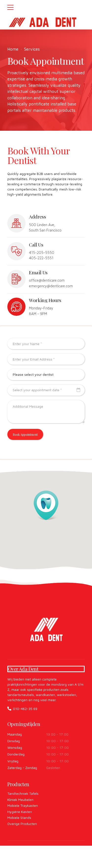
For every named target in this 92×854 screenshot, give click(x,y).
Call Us (36, 244)
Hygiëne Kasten (19, 812)
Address (37, 216)
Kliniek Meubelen (20, 799)
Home (12, 49)
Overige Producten (22, 824)
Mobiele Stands (19, 817)
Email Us (38, 272)
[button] (46, 505)
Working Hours (45, 300)
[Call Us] (16, 251)
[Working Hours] (16, 307)
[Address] (16, 223)
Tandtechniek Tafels (23, 793)
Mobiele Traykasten (22, 805)
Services (32, 49)
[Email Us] (16, 279)
